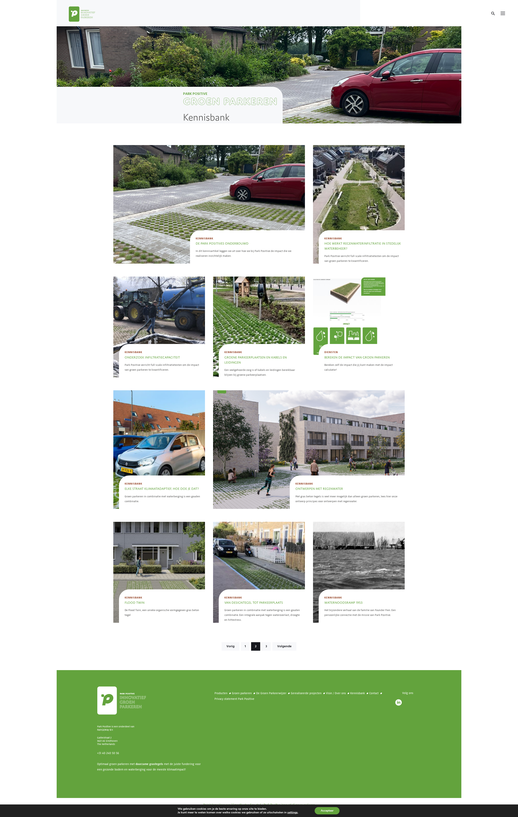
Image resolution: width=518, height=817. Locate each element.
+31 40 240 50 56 (108, 753)
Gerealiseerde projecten (306, 693)
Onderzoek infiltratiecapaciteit (152, 356)
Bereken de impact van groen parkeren (357, 356)
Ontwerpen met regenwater (319, 488)
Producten (220, 693)
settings (292, 812)
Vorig (230, 646)
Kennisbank (204, 238)
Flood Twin (134, 602)
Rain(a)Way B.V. (105, 729)
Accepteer (327, 811)
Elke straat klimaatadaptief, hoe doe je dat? (162, 488)
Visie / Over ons (336, 693)
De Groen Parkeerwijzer (271, 693)
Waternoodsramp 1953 (343, 602)
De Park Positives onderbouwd (222, 243)
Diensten (331, 352)
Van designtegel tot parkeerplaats (253, 602)
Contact (374, 693)
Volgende (284, 646)
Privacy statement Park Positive (234, 699)
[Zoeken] (493, 13)
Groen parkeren (242, 693)
